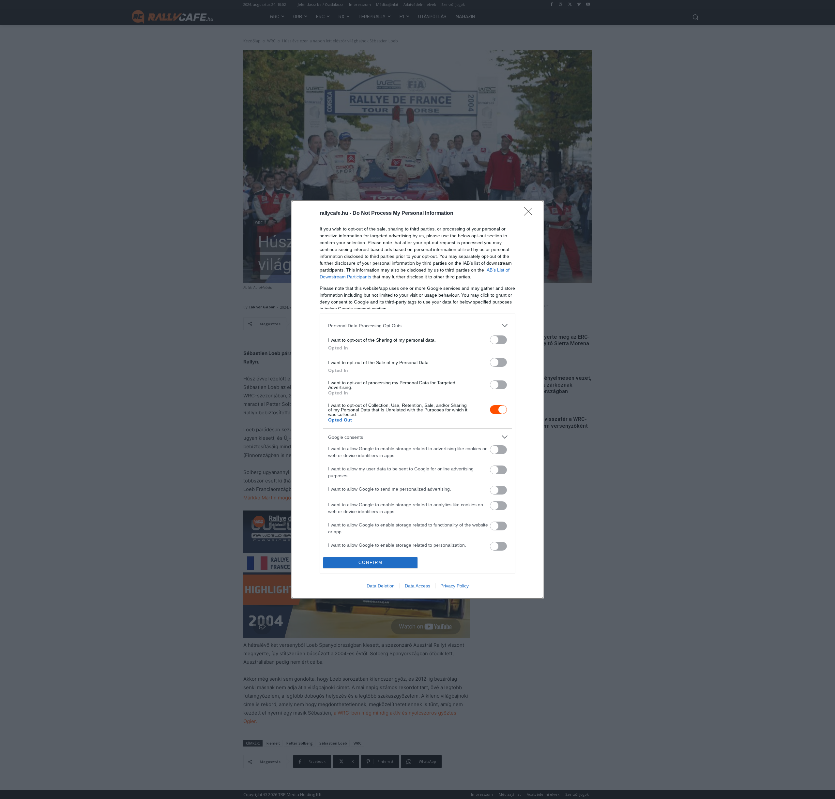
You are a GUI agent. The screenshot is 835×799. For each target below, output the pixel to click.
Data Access (417, 585)
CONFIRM (370, 562)
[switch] (498, 339)
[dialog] (417, 399)
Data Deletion (381, 585)
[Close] (530, 213)
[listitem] (417, 325)
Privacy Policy (454, 585)
